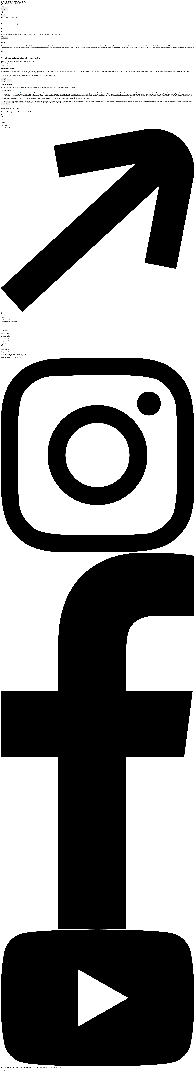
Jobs (22, 355)
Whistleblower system (37, 1067)
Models (2, 17)
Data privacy (23, 1067)
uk (59, 1067)
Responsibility (4, 354)
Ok (2, 51)
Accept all (9, 81)
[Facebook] (97, 741)
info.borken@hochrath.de (10, 321)
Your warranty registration (10, 17)
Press (20, 355)
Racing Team (26, 354)
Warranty (14, 357)
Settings (3, 81)
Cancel (2, 104)
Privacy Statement (70, 87)
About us (18, 3)
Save (7, 104)
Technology (4, 357)
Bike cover (13, 3)
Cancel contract (47, 1067)
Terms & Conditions (15, 1067)
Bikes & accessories (6, 3)
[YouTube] (97, 998)
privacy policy (52, 75)
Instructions (9, 357)
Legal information (5, 1067)
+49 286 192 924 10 (11, 319)
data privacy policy (95, 71)
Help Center (20, 357)
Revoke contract (55, 1067)
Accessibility (29, 1067)
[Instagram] (97, 455)
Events (21, 354)
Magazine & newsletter (13, 354)
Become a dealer (14, 355)
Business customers (5, 355)
